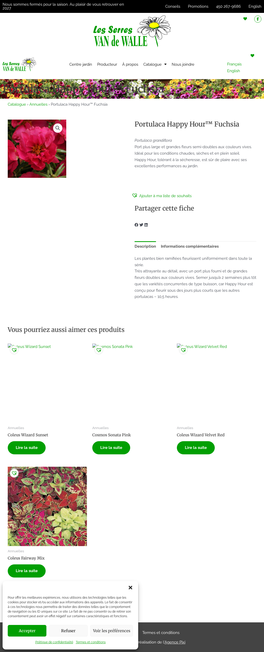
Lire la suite (27, 447)
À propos (130, 64)
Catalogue (152, 64)
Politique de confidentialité (54, 642)
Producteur (107, 64)
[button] (130, 587)
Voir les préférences (111, 630)
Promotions (198, 6)
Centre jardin (80, 64)
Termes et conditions (91, 642)
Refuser (68, 630)
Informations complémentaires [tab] (190, 246)
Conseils (172, 6)
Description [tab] (145, 246)
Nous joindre (183, 64)
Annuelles (38, 104)
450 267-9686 (228, 6)
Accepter (27, 630)
